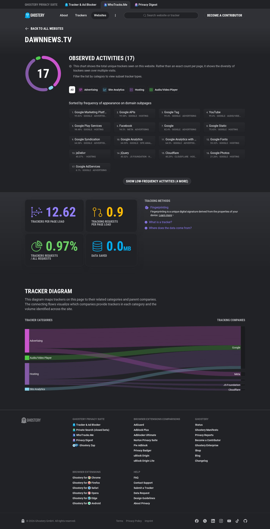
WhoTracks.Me (117, 4)
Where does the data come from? (170, 228)
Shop (198, 450)
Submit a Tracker (144, 487)
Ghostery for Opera (86, 493)
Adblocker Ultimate (145, 435)
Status (199, 424)
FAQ (136, 477)
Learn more (165, 215)
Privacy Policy (134, 520)
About (64, 15)
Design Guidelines (144, 498)
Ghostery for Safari (85, 487)
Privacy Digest (147, 4)
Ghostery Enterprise (206, 445)
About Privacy (142, 503)
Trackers (81, 15)
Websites (100, 15)
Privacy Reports (204, 435)
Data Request (142, 493)
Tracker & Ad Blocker (82, 4)
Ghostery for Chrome (87, 477)
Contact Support (143, 482)
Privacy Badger (142, 450)
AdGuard (139, 424)
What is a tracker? (160, 222)
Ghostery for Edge (85, 498)
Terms (119, 520)
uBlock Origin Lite (144, 460)
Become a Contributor (224, 15)
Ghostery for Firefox (86, 482)
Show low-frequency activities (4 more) (157, 181)
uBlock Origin (141, 455)
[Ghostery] (35, 15)
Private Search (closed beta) (92, 429)
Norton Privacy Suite (146, 440)
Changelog (201, 460)
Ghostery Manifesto (206, 429)
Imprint (149, 520)
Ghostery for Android (87, 503)
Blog (197, 455)
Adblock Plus (141, 429)
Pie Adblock (140, 445)
